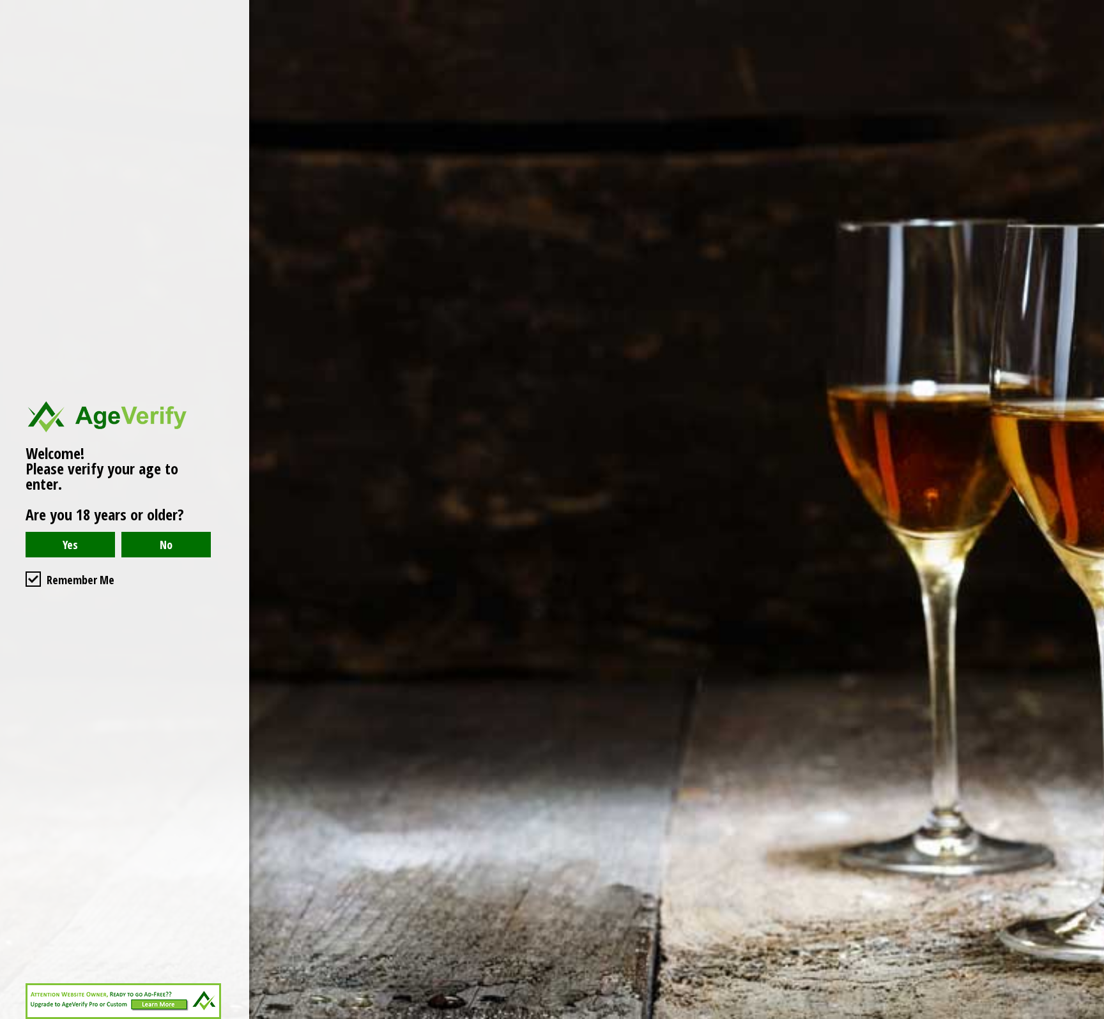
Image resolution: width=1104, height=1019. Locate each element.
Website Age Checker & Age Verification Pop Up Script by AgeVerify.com (1088, 1016)
